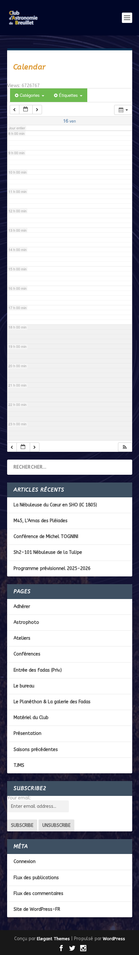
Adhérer (22, 606)
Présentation (27, 733)
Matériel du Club (31, 717)
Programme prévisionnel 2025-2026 (52, 568)
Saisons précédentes (36, 749)
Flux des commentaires (38, 893)
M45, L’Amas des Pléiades (41, 520)
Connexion (25, 861)
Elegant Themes (53, 938)
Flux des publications (36, 877)
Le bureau (24, 686)
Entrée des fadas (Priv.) (38, 670)
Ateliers (22, 638)
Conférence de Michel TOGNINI (46, 536)
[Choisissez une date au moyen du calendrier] (26, 109)
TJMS (19, 765)
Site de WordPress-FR (37, 909)
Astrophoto (26, 622)
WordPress (114, 938)
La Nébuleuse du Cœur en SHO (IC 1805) (55, 505)
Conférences (27, 654)
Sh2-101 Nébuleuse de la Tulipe (48, 552)
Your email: (19, 798)
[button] (124, 447)
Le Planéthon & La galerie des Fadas (52, 702)
